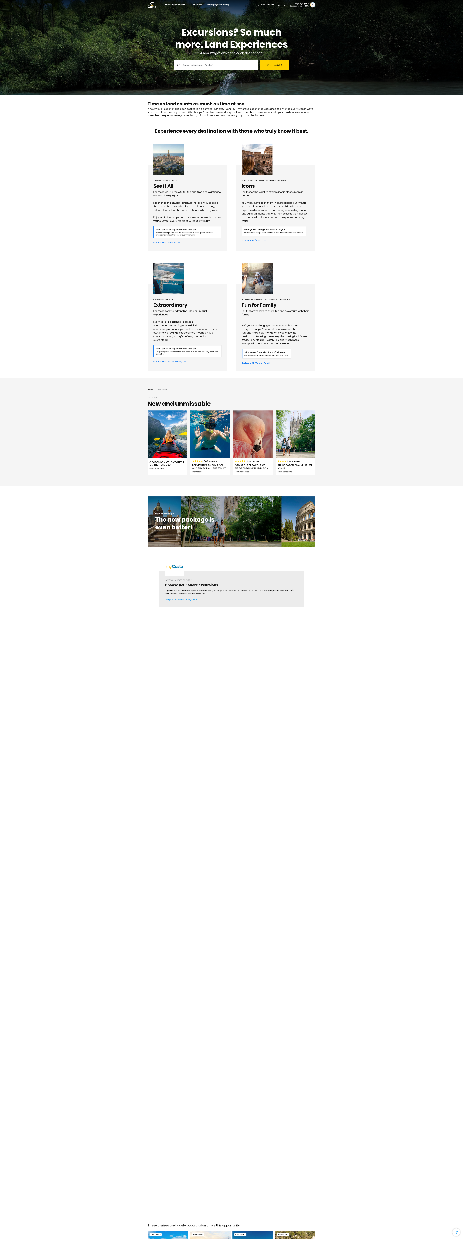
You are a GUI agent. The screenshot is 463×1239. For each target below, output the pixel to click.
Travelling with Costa (174, 4)
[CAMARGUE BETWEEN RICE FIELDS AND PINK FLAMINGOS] (253, 442)
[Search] (279, 5)
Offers (196, 4)
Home (150, 389)
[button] (285, 5)
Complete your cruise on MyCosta (181, 599)
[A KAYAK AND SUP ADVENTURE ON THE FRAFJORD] (167, 442)
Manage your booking (218, 4)
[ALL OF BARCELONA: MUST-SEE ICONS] (295, 442)
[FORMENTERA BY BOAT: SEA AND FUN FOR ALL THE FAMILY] (210, 442)
